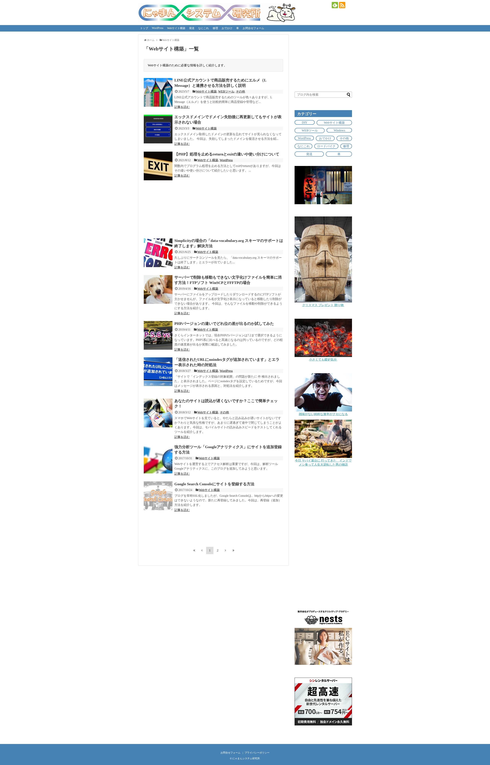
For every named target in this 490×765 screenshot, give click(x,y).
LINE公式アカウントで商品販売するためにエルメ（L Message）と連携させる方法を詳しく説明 (220, 83)
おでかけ (227, 28)
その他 (240, 91)
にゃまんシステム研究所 (246, 758)
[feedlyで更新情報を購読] (335, 5)
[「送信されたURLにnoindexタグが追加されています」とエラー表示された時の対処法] (158, 371)
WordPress (157, 28)
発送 (191, 28)
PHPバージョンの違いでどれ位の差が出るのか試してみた (224, 323)
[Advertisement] (213, 207)
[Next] (225, 550)
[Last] (233, 550)
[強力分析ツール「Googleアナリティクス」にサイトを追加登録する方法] (158, 459)
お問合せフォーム (253, 28)
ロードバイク (326, 146)
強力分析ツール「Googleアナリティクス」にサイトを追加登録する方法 (228, 449)
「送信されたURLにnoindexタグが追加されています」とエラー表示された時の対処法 (226, 362)
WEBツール (226, 91)
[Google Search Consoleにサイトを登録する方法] (158, 495)
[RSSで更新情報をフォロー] (342, 5)
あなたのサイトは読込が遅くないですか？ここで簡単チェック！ (226, 403)
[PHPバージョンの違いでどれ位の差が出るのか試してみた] (158, 335)
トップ (144, 28)
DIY (304, 122)
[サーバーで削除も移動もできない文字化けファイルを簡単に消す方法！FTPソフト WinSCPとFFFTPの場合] (158, 289)
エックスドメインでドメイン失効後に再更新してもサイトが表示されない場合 (228, 119)
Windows (339, 130)
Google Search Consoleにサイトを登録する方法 (214, 484)
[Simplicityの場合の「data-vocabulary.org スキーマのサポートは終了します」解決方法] (158, 252)
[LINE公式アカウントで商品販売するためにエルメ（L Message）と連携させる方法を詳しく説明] (158, 92)
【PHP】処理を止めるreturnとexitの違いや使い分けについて (226, 154)
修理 (215, 28)
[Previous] (202, 550)
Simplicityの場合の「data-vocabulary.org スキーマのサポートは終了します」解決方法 (228, 243)
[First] (194, 550)
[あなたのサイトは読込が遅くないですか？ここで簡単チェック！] (158, 413)
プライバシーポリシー (257, 752)
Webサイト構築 (176, 28)
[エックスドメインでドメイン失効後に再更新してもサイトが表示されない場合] (158, 129)
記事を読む (182, 107)
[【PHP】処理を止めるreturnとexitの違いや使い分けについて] (158, 166)
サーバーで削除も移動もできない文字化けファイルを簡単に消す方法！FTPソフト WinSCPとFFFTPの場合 (228, 280)
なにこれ (203, 28)
